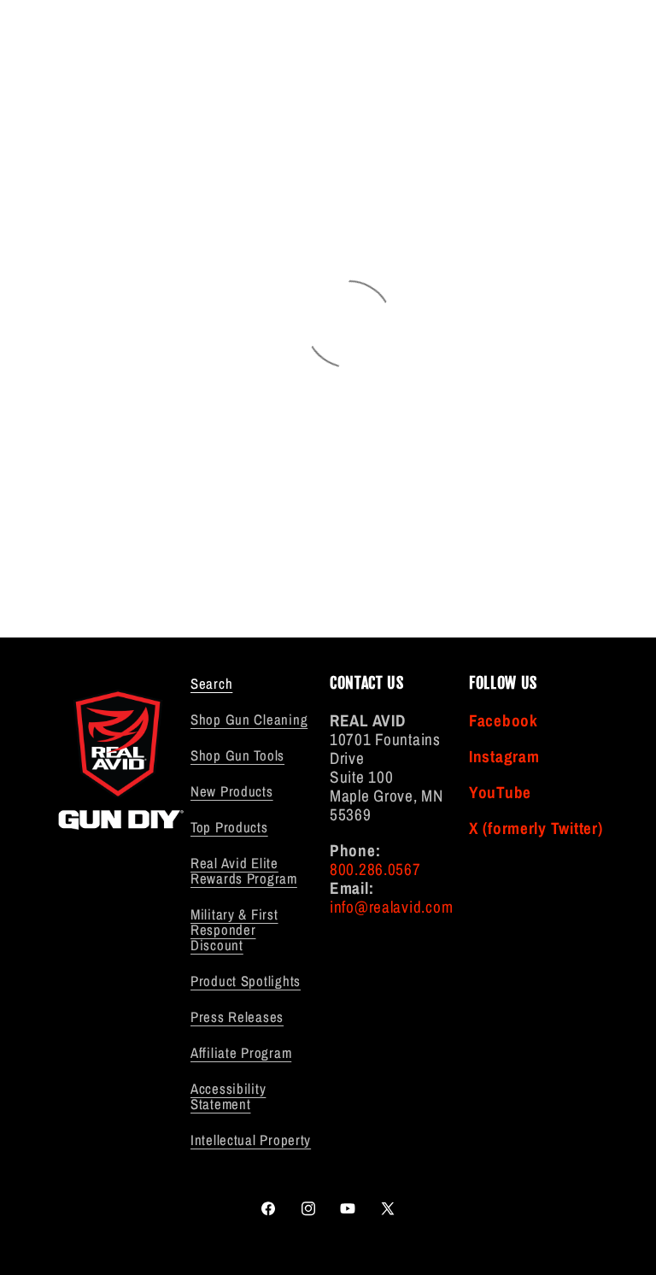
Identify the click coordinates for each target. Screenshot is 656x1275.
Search (211, 684)
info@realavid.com (391, 907)
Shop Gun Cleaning (249, 719)
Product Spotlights (245, 981)
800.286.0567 (375, 869)
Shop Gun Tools (237, 755)
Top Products (229, 827)
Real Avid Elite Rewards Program (243, 871)
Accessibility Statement (228, 1096)
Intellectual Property (250, 1140)
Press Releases (237, 1017)
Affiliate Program (240, 1052)
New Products (231, 791)
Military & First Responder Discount (234, 930)
